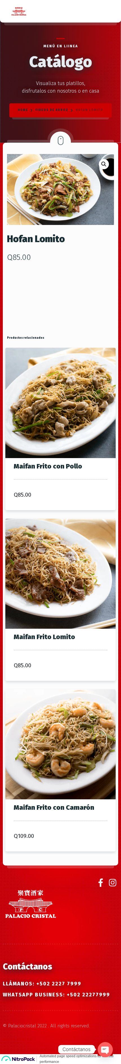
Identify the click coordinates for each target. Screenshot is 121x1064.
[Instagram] (113, 883)
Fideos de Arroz (51, 110)
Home (23, 110)
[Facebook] (102, 883)
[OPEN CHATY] (105, 1049)
